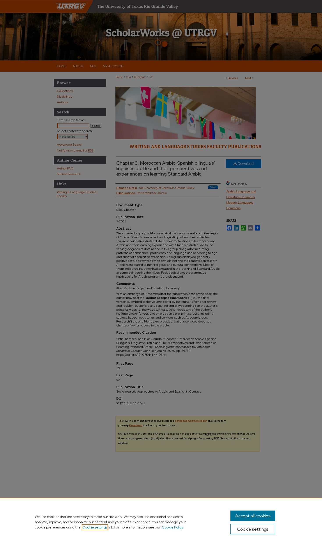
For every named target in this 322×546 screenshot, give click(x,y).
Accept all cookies (253, 516)
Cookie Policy (172, 527)
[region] (161, 522)
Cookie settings (94, 527)
